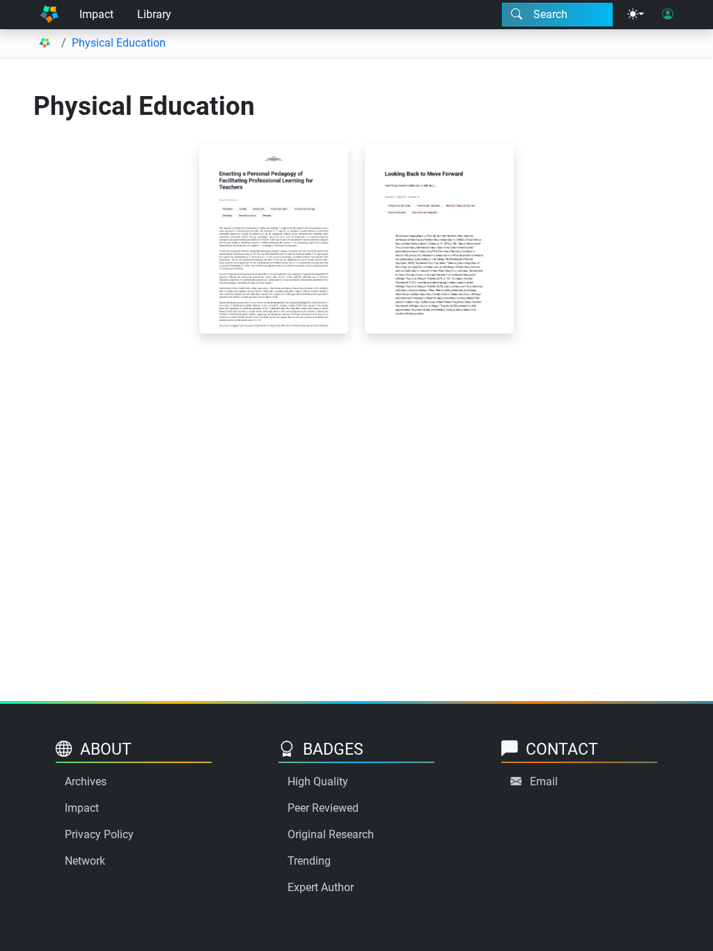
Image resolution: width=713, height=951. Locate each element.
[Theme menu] (635, 14)
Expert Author (321, 887)
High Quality (318, 781)
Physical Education (119, 42)
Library (154, 14)
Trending (309, 860)
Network (85, 860)
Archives (86, 781)
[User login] (667, 14)
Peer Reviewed (323, 808)
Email (544, 781)
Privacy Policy (99, 834)
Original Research (331, 834)
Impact (96, 14)
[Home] (49, 14)
